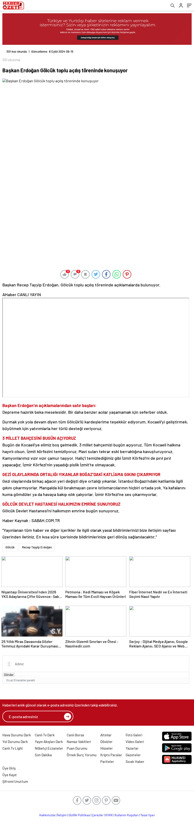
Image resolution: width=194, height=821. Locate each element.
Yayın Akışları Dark (49, 741)
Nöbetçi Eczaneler (49, 748)
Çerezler (97, 815)
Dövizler (106, 741)
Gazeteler (133, 755)
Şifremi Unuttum (15, 781)
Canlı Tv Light (12, 748)
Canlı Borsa (75, 735)
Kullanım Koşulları (127, 815)
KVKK (109, 815)
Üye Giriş (9, 768)
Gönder (9, 675)
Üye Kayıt (9, 775)
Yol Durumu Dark (15, 741)
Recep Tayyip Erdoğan (37, 547)
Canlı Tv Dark (45, 735)
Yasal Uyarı (148, 815)
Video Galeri (135, 741)
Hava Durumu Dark (16, 735)
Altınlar (106, 735)
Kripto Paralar (111, 755)
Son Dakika (43, 755)
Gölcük (10, 547)
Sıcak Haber (135, 761)
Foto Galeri (134, 735)
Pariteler (107, 761)
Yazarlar (132, 748)
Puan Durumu (77, 748)
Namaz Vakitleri (79, 741)
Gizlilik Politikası (79, 815)
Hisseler (106, 748)
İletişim (62, 815)
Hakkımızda (47, 815)
